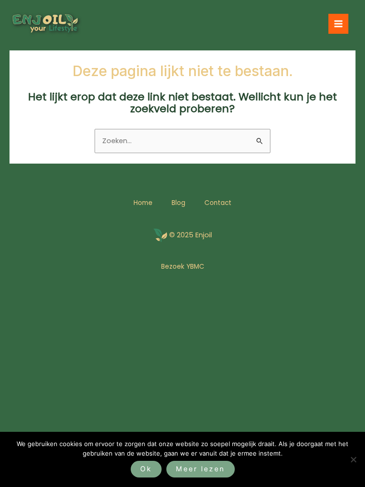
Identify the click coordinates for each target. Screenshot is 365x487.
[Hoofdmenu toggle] (338, 24)
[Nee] (353, 459)
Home (143, 202)
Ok (146, 469)
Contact (217, 202)
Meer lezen (200, 469)
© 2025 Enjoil (190, 235)
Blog (178, 202)
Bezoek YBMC (182, 266)
